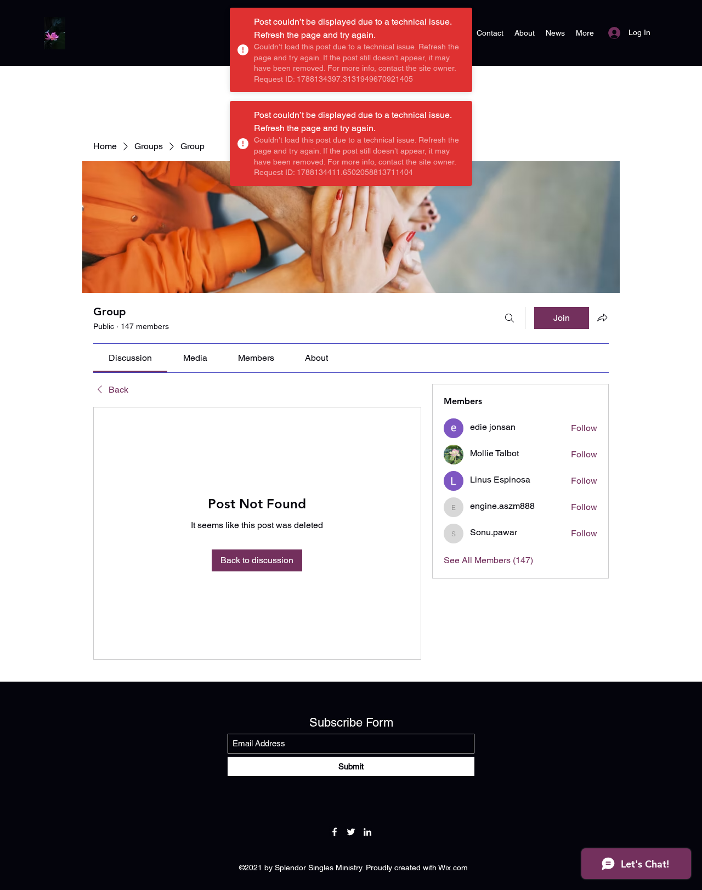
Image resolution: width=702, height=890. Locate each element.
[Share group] (602, 317)
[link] (130, 358)
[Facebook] (334, 831)
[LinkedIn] (367, 831)
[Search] (509, 318)
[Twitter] (351, 831)
